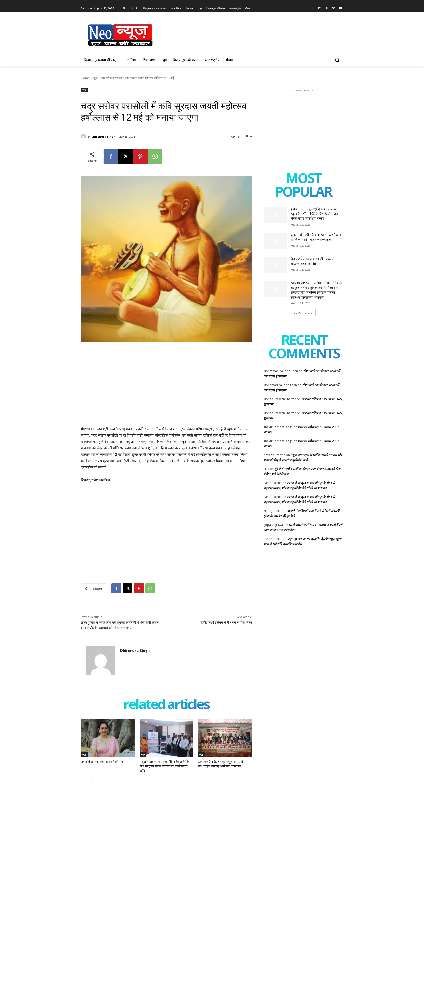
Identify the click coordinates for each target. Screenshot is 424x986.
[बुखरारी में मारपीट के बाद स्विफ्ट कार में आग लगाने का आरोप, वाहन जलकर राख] (275, 241)
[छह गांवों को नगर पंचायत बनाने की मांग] (108, 738)
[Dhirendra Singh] (84, 136)
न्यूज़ (95, 78)
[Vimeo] (333, 8)
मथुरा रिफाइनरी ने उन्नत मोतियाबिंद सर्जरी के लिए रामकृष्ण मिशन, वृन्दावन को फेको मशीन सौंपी (164, 766)
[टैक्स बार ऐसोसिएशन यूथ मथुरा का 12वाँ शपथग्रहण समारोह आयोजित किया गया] (225, 738)
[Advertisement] (248, 35)
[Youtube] (340, 8)
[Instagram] (320, 8)
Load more (301, 312)
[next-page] (92, 783)
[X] (327, 8)
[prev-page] (84, 783)
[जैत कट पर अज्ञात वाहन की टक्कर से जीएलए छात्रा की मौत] (275, 265)
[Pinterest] (140, 156)
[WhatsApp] (155, 156)
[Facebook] (313, 8)
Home (85, 78)
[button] (337, 60)
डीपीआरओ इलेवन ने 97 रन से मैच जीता (226, 622)
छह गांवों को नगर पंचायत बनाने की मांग (102, 762)
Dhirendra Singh (103, 136)
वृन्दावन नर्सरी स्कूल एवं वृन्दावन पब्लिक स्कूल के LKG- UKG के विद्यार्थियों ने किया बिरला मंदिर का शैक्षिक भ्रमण (315, 213)
